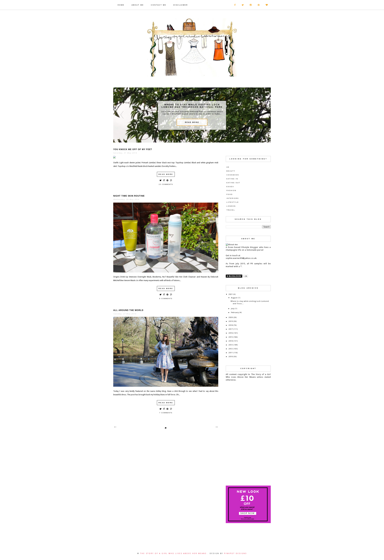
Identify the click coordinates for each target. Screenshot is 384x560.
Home (121, 5)
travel (230, 210)
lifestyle (232, 202)
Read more (166, 174)
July (232, 309)
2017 (231, 329)
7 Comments (165, 413)
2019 (231, 321)
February (235, 312)
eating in (232, 179)
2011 (231, 353)
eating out (233, 183)
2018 (231, 325)
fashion (231, 190)
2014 (231, 341)
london (231, 206)
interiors (232, 198)
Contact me (158, 5)
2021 (231, 294)
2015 (231, 337)
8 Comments (165, 298)
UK (228, 167)
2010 (231, 357)
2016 (231, 333)
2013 (231, 345)
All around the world (128, 310)
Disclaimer (180, 5)
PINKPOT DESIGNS (235, 553)
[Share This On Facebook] (164, 180)
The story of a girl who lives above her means (174, 553)
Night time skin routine (129, 196)
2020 (231, 317)
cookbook (232, 175)
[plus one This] (171, 180)
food (229, 194)
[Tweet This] (160, 180)
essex (230, 186)
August (234, 298)
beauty (230, 171)
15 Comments (166, 184)
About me (138, 5)
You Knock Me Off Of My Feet (132, 149)
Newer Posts (115, 427)
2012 (231, 349)
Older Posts (216, 427)
